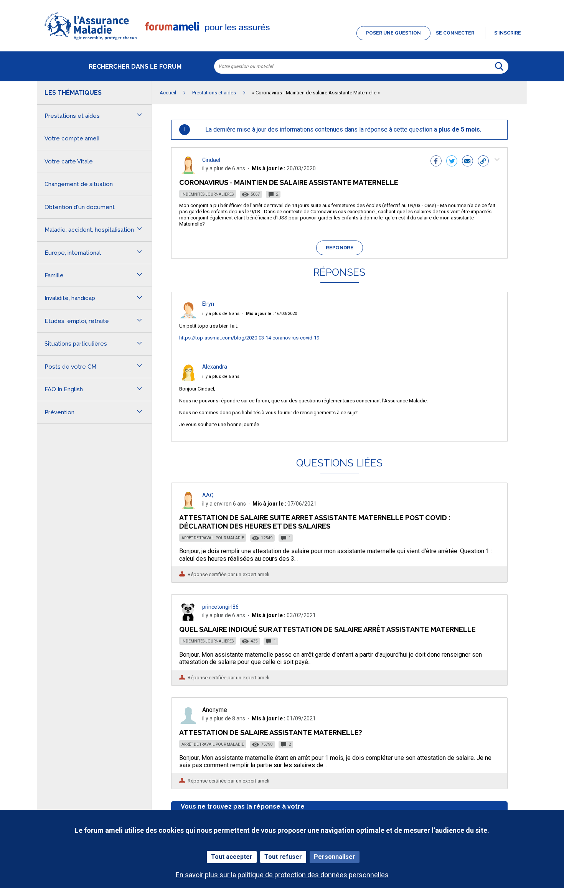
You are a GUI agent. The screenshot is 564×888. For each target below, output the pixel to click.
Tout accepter (231, 856)
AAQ (208, 495)
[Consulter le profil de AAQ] (188, 507)
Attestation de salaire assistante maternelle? (270, 732)
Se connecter (455, 33)
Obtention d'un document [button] (80, 207)
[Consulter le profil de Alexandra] (188, 379)
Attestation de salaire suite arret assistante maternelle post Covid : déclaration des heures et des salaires (314, 522)
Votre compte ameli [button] (72, 138)
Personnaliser (334, 856)
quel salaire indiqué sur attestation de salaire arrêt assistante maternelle (327, 629)
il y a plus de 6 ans (220, 313)
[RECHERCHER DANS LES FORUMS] (499, 66)
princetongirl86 (220, 607)
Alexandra (214, 367)
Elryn (208, 304)
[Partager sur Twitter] (451, 161)
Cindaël (211, 160)
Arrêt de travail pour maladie (212, 538)
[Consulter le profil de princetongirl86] (188, 618)
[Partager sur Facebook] (436, 161)
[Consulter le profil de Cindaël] (188, 171)
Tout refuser (283, 856)
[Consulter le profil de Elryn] (188, 316)
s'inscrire (507, 33)
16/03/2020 (271, 313)
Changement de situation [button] (79, 184)
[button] (282, 40)
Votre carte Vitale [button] (69, 161)
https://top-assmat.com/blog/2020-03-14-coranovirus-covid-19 (249, 338)
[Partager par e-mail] (467, 161)
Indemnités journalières (207, 194)
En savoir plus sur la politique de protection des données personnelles (282, 875)
